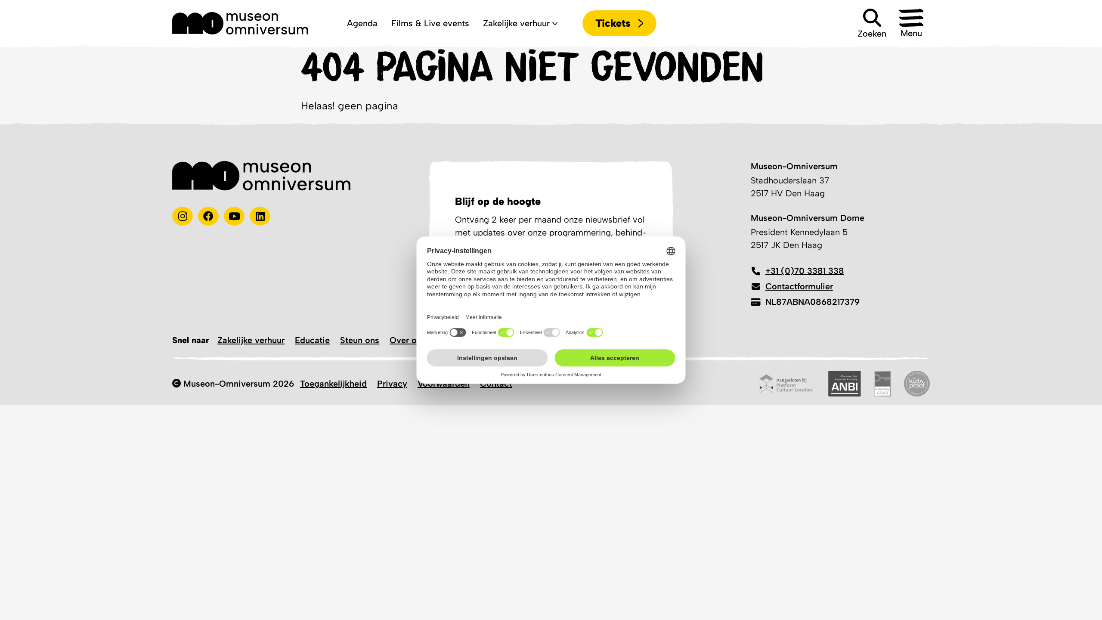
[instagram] (182, 216)
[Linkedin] (260, 216)
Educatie (312, 340)
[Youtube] (234, 216)
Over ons (408, 340)
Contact (496, 383)
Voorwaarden (444, 383)
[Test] (208, 216)
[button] (911, 23)
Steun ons (359, 340)
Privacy (392, 383)
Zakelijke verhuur (251, 340)
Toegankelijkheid (333, 383)
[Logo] (240, 23)
